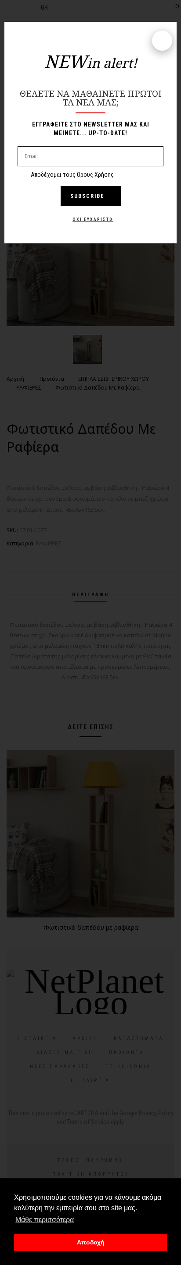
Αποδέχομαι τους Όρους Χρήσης (72, 174)
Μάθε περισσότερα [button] (44, 1219)
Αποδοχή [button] (91, 1242)
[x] (162, 41)
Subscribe (87, 196)
